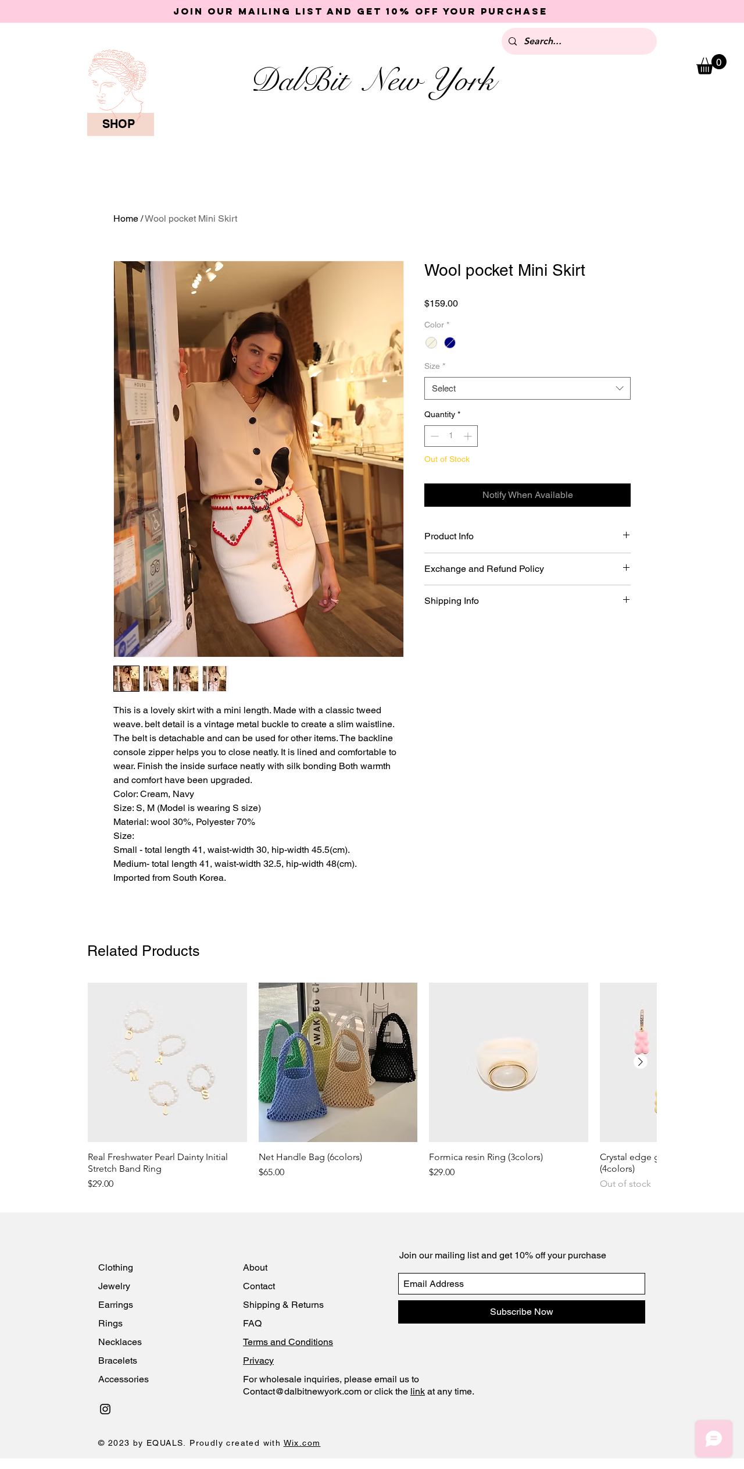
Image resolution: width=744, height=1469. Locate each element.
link (417, 1391)
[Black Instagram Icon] (105, 1409)
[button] (711, 64)
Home (125, 218)
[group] (372, 1086)
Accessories (123, 1379)
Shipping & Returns (283, 1304)
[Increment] (469, 436)
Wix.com (302, 1442)
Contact (260, 1286)
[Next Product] (641, 1062)
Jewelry (114, 1286)
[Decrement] (433, 436)
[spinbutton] (451, 436)
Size (434, 366)
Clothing (115, 1267)
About (256, 1267)
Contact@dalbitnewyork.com (302, 1391)
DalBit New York (372, 80)
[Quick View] (167, 1062)
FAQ (252, 1323)
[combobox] (527, 388)
